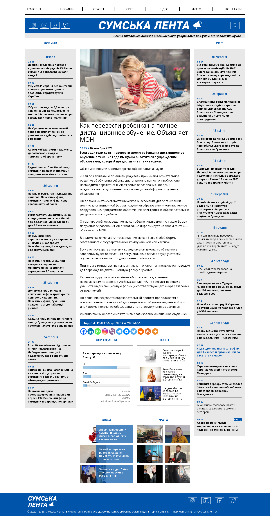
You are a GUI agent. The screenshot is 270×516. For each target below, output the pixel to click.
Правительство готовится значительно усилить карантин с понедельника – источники (219, 334)
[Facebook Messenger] (126, 331)
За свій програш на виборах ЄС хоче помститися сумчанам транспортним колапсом (114, 456)
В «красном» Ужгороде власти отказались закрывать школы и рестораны (216, 408)
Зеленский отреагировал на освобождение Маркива (214, 270)
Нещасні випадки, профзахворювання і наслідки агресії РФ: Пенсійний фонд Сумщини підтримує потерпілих (50, 396)
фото (196, 9)
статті (98, 9)
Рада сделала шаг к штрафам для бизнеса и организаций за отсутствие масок (218, 352)
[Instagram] (105, 331)
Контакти (233, 9)
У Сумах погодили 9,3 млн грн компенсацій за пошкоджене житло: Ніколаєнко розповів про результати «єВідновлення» (50, 112)
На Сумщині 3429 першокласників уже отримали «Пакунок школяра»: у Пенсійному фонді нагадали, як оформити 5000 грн (50, 243)
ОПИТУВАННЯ (106, 340)
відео (163, 9)
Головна (34, 9)
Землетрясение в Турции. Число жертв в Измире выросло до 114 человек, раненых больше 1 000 (219, 288)
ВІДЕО (106, 419)
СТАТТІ (164, 340)
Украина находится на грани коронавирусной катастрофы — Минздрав (219, 369)
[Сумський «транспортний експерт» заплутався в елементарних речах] (177, 434)
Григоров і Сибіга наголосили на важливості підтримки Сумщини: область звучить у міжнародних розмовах (50, 375)
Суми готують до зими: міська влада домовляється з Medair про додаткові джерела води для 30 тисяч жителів (49, 220)
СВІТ (219, 43)
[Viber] (112, 331)
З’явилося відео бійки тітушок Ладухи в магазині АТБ (113, 472)
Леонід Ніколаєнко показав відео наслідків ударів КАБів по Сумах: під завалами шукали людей (166, 36)
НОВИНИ (50, 43)
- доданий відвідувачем (115, 401)
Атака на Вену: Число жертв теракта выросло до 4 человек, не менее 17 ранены (217, 426)
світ (129, 9)
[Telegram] (119, 331)
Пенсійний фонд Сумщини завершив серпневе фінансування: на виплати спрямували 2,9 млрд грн (46, 266)
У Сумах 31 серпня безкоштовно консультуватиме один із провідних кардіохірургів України (50, 91)
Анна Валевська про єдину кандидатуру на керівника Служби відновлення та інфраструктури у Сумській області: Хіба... (174, 378)
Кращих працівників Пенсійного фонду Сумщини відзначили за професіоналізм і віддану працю (50, 322)
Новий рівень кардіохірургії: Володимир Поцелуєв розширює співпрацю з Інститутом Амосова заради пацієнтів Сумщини (217, 209)
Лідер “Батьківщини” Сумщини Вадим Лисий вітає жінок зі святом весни (113, 434)
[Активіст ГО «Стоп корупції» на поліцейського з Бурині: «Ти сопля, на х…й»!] (150, 474)
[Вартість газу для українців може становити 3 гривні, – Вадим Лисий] (177, 454)
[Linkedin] (90, 331)
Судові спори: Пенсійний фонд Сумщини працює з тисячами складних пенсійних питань (49, 170)
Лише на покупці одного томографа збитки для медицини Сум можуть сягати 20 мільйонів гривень (174, 356)
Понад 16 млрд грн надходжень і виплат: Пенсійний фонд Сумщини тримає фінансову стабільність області (50, 199)
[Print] (141, 331)
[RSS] (148, 331)
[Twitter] (133, 331)
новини (67, 9)
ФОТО (163, 419)
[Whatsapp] (98, 331)
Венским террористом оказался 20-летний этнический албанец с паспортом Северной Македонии (219, 389)
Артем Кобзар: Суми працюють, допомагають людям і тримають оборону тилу (50, 153)
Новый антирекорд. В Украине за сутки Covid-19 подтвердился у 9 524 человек (219, 308)
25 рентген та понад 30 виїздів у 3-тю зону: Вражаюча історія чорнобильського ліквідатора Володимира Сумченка (219, 144)
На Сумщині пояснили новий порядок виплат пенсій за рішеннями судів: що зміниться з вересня (50, 133)
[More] (155, 331)
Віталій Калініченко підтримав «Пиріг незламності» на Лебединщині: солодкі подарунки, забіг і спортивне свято (49, 352)
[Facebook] (83, 331)
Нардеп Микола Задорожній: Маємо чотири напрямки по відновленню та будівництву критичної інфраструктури (172, 397)
